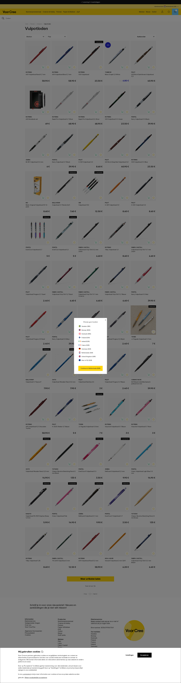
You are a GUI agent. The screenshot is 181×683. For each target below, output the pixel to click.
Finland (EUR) (86, 337)
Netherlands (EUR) (87, 353)
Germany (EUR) (86, 349)
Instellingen (130, 655)
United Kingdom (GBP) (89, 356)
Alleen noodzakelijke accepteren (36, 677)
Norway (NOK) (86, 330)
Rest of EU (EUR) (87, 360)
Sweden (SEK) (86, 326)
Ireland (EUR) (86, 341)
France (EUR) (86, 345)
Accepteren (144, 655)
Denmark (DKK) (86, 334)
